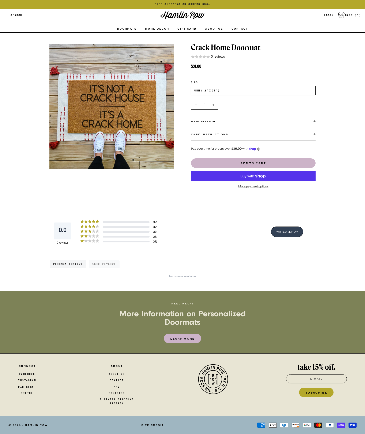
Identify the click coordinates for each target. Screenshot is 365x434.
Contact (240, 28)
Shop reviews (104, 264)
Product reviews (68, 264)
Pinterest (27, 387)
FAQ (117, 387)
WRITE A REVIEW (287, 231)
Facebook (27, 374)
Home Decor (157, 28)
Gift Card (187, 28)
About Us (214, 28)
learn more (182, 338)
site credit (152, 425)
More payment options (253, 186)
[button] (253, 56)
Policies (117, 393)
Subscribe (316, 392)
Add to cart (253, 163)
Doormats (127, 28)
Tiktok (27, 393)
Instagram (27, 380)
